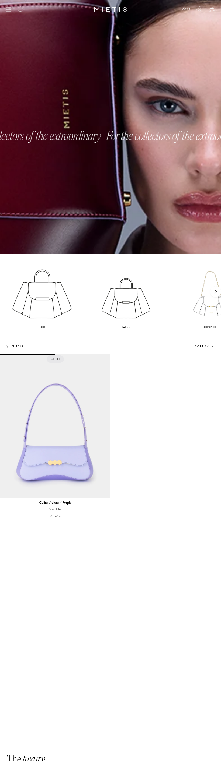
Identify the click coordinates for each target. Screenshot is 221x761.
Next (215, 291)
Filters (17, 346)
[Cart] (212, 9)
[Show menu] (8, 9)
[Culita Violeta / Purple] (55, 426)
